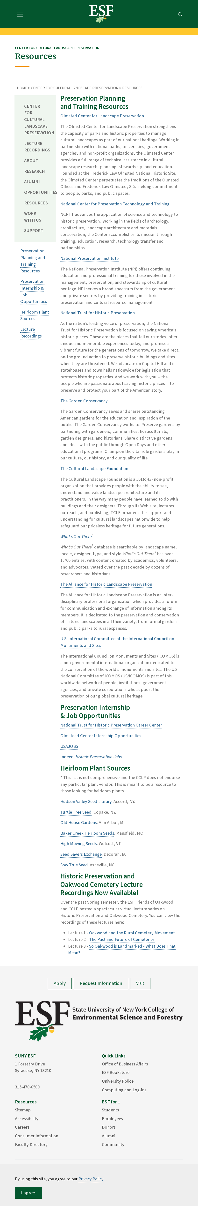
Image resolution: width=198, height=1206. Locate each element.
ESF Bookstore (115, 1072)
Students (110, 1110)
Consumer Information (36, 1136)
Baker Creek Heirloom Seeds (87, 833)
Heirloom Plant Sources (34, 315)
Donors (109, 1127)
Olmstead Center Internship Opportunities (100, 736)
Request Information (101, 983)
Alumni (32, 182)
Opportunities (36, 192)
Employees (112, 1119)
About (31, 160)
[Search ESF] (180, 14)
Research (34, 171)
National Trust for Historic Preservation (97, 313)
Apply (60, 983)
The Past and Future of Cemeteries (122, 939)
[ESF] (101, 14)
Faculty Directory (31, 1144)
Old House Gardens (78, 822)
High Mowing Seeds (78, 843)
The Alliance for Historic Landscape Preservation (106, 584)
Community (113, 1144)
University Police (118, 1081)
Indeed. (91, 757)
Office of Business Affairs (125, 1064)
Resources (36, 203)
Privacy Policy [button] (90, 1179)
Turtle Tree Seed (76, 812)
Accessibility (26, 1119)
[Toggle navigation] (20, 14)
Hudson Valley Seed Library (86, 801)
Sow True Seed (74, 865)
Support (33, 230)
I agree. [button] (28, 1193)
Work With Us (32, 216)
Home (22, 88)
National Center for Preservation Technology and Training (115, 204)
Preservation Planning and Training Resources (32, 261)
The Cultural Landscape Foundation (94, 468)
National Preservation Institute (89, 258)
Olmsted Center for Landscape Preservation (102, 116)
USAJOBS (69, 746)
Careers (22, 1127)
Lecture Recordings (36, 146)
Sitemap (23, 1110)
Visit (140, 983)
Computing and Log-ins (124, 1090)
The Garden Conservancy (84, 401)
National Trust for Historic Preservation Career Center (111, 725)
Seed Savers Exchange (81, 854)
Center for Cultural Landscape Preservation (75, 88)
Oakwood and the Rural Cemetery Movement (132, 933)
